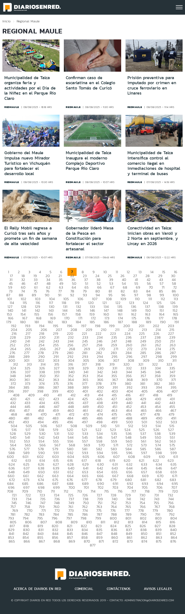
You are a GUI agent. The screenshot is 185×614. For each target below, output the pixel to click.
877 (92, 545)
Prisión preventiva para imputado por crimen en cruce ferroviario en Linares (151, 85)
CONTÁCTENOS (118, 588)
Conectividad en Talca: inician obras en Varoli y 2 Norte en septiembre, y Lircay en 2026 (152, 236)
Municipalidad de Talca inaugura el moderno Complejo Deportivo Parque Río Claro (88, 160)
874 (144, 541)
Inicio (6, 21)
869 (72, 541)
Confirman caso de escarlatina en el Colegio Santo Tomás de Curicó (90, 83)
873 (130, 541)
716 (120, 491)
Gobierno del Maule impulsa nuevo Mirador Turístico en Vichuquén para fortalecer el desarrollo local (27, 163)
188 (134, 321)
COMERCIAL (84, 588)
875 (159, 541)
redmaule (11, 107)
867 (42, 541)
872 (115, 541)
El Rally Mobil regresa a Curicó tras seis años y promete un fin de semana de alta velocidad (30, 236)
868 (56, 541)
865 (12, 541)
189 (148, 321)
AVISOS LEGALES (158, 588)
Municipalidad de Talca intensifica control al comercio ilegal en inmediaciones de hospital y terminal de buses (153, 163)
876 (173, 541)
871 (101, 541)
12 (128, 271)
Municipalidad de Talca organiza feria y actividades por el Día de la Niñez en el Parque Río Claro (30, 88)
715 (106, 491)
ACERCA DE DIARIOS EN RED (37, 588)
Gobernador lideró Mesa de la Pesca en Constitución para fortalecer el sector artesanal (89, 238)
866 (27, 541)
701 (86, 487)
